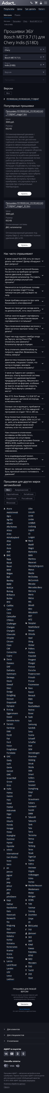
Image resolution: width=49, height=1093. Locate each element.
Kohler (10, 939)
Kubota (10, 957)
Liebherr (10, 979)
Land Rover (12, 965)
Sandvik (31, 728)
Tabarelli (32, 817)
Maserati (32, 562)
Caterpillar (11, 616)
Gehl (9, 763)
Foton (9, 745)
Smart (31, 774)
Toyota (31, 860)
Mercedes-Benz (35, 587)
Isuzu (9, 860)
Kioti (9, 929)
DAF (8, 666)
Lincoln (31, 512)
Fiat (8, 738)
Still (30, 795)
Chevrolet (11, 634)
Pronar (31, 681)
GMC (9, 774)
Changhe (11, 630)
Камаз (31, 948)
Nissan (31, 630)
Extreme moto (13, 720)
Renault (31, 695)
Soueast (32, 785)
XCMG (31, 900)
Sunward (32, 806)
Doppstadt (11, 702)
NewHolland (33, 627)
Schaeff (31, 738)
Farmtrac (11, 728)
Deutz (9, 681)
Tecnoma (32, 835)
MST (30, 616)
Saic (30, 720)
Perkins (31, 652)
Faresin (10, 724)
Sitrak (30, 763)
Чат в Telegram (24, 1009)
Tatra (30, 831)
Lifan (30, 508)
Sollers (31, 778)
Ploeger (31, 663)
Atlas (9, 541)
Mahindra (32, 551)
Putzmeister (33, 684)
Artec (9, 534)
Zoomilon (32, 914)
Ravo (30, 688)
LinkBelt (31, 523)
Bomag (10, 591)
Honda (10, 824)
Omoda (31, 634)
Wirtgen (31, 896)
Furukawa (11, 753)
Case (9, 613)
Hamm (10, 796)
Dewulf (10, 684)
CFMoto (10, 620)
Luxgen (31, 537)
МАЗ (30, 959)
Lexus (9, 975)
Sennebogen (34, 753)
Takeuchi (32, 821)
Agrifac (10, 519)
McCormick (33, 580)
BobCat (10, 587)
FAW (9, 731)
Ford (9, 742)
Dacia (9, 659)
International (12, 853)
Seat (30, 745)
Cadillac (10, 605)
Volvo (30, 878)
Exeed (9, 717)
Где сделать (30, 9)
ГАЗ (30, 929)
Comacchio (12, 652)
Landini (10, 968)
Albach (10, 523)
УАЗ (30, 974)
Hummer (11, 839)
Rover (31, 713)
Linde (30, 515)
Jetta (9, 889)
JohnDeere (11, 896)
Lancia (9, 961)
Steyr (30, 792)
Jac (8, 867)
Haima (9, 792)
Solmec (31, 781)
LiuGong (32, 526)
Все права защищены (27, 1080)
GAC (8, 756)
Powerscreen (34, 673)
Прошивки (17, 21)
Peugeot (32, 659)
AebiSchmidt (12, 512)
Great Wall (11, 778)
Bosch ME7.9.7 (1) (36, 21)
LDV (8, 972)
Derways (10, 677)
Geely (9, 760)
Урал (30, 977)
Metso (31, 598)
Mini (30, 608)
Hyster (10, 842)
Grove (9, 781)
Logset (31, 530)
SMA (30, 770)
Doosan (10, 698)
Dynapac (11, 706)
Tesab (30, 853)
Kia (8, 922)
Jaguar (9, 875)
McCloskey (33, 576)
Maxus (31, 569)
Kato (9, 911)
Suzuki (31, 810)
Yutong (31, 911)
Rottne (31, 709)
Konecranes (12, 947)
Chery (25, 21)
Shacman (32, 756)
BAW (9, 569)
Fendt (9, 735)
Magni (31, 548)
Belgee (10, 573)
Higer (9, 814)
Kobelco (10, 936)
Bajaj (9, 559)
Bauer (9, 566)
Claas (9, 645)
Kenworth (11, 918)
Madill (31, 544)
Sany (30, 731)
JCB (8, 878)
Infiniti (9, 849)
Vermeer (32, 867)
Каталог (42, 9)
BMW (9, 584)
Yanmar (31, 907)
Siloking (31, 760)
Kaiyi (9, 900)
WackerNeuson (35, 885)
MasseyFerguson (35, 566)
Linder (31, 519)
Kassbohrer (12, 907)
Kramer (10, 950)
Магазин (8, 15)
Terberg (31, 846)
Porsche (32, 670)
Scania (31, 735)
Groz (9, 785)
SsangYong (33, 788)
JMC (8, 893)
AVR (8, 551)
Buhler (10, 598)
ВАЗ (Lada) (33, 925)
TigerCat (32, 856)
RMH (30, 699)
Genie (9, 767)
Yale (30, 903)
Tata (30, 828)
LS (29, 533)
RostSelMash (34, 706)
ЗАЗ (30, 937)
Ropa (30, 702)
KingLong (11, 925)
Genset (10, 771)
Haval (9, 803)
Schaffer (32, 742)
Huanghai (11, 835)
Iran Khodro (12, 857)
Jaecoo (10, 871)
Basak (9, 562)
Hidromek (11, 810)
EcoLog (10, 709)
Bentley (10, 580)
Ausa (9, 548)
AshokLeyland (13, 537)
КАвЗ (30, 944)
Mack (30, 540)
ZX (29, 922)
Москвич (32, 962)
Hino (9, 817)
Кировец (32, 952)
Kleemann (11, 932)
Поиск (17, 15)
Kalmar (10, 904)
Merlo (31, 594)
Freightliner (12, 749)
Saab (30, 717)
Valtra (31, 863)
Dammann (11, 673)
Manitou (32, 559)
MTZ (30, 619)
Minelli (31, 605)
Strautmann (33, 799)
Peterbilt (32, 656)
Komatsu (11, 943)
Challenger (11, 623)
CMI (8, 648)
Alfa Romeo (12, 526)
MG (29, 601)
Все (8, 93)
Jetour (9, 886)
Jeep (8, 882)
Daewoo (10, 663)
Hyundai (10, 846)
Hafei (9, 788)
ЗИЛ (30, 941)
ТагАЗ (31, 970)
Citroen (10, 641)
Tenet (30, 842)
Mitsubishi (33, 612)
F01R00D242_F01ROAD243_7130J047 (23, 99)
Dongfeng (11, 695)
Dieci (9, 688)
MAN (30, 555)
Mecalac (32, 584)
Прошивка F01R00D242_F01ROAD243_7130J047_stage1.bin (24, 113)
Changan (11, 627)
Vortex (31, 882)
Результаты (9, 9)
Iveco (9, 864)
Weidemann (33, 889)
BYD (8, 602)
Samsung (32, 724)
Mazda (31, 573)
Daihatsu (11, 670)
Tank (30, 824)
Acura (9, 508)
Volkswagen (33, 874)
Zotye (30, 918)
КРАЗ (30, 955)
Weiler (31, 892)
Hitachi (10, 821)
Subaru (31, 803)
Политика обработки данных (14, 1084)
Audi (9, 544)
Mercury (32, 591)
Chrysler (10, 638)
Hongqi (10, 828)
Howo (9, 832)
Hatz (9, 799)
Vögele (31, 871)
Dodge (10, 691)
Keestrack (11, 914)
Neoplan (32, 623)
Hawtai (10, 807)
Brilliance (11, 594)
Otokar (31, 645)
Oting (30, 641)
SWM (30, 813)
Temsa (31, 838)
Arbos (9, 530)
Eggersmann (12, 713)
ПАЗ (30, 966)
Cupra (9, 655)
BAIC (9, 555)
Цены (19, 9)
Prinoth (31, 677)
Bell (8, 577)
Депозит (32, 933)
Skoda (31, 767)
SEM (30, 749)
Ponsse (31, 666)
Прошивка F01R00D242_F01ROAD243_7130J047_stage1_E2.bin (24, 205)
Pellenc (31, 648)
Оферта (6, 1087)
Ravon (31, 692)
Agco (9, 516)
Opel (30, 638)
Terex (30, 849)
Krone (9, 954)
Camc (9, 609)
